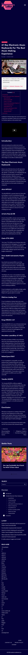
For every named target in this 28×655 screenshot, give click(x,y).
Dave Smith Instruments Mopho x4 (11, 103)
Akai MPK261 (7, 98)
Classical (4, 567)
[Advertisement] (14, 25)
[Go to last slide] (4, 459)
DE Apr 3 (4, 571)
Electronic (4, 42)
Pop (3, 618)
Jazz (3, 601)
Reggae (3, 622)
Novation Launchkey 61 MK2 (10, 108)
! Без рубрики (5, 547)
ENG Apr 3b (4, 579)
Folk (3, 583)
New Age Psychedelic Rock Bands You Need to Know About (13, 466)
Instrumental (5, 599)
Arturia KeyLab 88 (8, 99)
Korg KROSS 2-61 (8, 106)
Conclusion (4, 113)
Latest (3, 602)
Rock (3, 624)
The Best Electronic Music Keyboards (10, 96)
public (3, 620)
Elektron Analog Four (8, 104)
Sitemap (14, 644)
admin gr (4, 557)
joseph (4, 56)
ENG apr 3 (4, 577)
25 (2, 549)
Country (4, 569)
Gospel (3, 587)
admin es (4, 553)
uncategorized (5, 632)
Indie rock (4, 597)
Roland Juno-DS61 (8, 109)
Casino (3, 565)
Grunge (3, 589)
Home (19, 640)
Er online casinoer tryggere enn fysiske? (11, 539)
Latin (3, 604)
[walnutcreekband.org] (8, 5)
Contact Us (8, 642)
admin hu (4, 559)
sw (2, 630)
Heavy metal (5, 591)
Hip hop (3, 593)
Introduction (5, 94)
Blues (3, 563)
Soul (3, 628)
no (2, 608)
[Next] (24, 459)
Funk (3, 585)
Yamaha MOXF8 (7, 111)
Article (3, 561)
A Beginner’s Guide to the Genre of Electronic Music (20, 431)
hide (13, 92)
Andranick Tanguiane (15, 86)
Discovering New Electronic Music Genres (6, 431)
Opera (3, 614)
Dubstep (4, 573)
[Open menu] (24, 5)
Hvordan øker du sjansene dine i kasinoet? (12, 528)
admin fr (4, 555)
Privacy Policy (19, 642)
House (3, 595)
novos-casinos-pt (6, 610)
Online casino (5, 612)
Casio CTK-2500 (7, 101)
